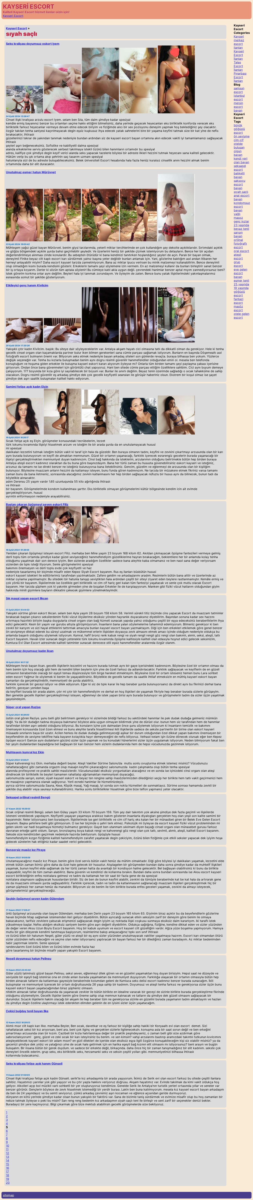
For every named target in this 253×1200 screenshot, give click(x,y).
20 (8, 1182)
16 (7, 1168)
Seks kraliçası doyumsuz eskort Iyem (32, 43)
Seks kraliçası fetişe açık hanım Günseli (34, 1063)
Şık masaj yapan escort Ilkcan (27, 598)
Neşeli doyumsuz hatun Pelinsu (28, 958)
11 (7, 1149)
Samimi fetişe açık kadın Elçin (27, 386)
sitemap (8, 1195)
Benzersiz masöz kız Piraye (26, 850)
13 (7, 1157)
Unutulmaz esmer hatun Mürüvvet (31, 172)
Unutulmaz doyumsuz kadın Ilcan (30, 651)
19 (7, 1179)
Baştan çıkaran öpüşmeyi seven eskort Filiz (37, 504)
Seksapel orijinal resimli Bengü (28, 797)
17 (7, 1171)
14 (7, 1160)
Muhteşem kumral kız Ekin (25, 752)
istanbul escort (239, 97)
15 (7, 1164)
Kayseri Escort (13, 16)
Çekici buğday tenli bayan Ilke (27, 1011)
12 (7, 1153)
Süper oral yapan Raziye (23, 707)
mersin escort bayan (238, 106)
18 (7, 1175)
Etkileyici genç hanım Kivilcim (27, 285)
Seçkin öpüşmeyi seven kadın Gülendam (35, 898)
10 (7, 1145)
